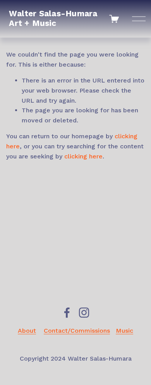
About (27, 330)
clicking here (83, 156)
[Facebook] (67, 312)
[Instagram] (84, 312)
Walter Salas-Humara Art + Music (53, 18)
